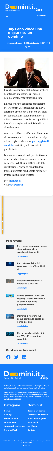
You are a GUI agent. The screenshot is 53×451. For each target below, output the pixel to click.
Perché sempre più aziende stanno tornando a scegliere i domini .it (32, 249)
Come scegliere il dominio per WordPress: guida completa (31, 336)
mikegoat (15, 180)
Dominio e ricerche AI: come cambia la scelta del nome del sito (31, 319)
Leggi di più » (22, 256)
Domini (19, 43)
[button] (7, 16)
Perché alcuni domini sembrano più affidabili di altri (31, 266)
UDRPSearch (16, 184)
